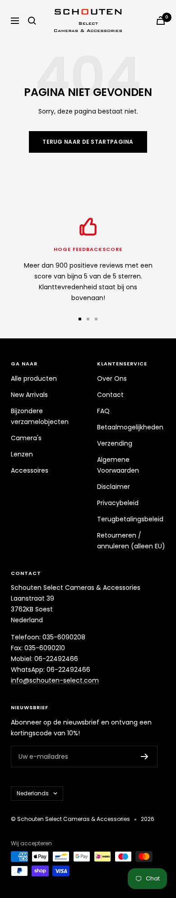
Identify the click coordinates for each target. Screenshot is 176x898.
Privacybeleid (118, 502)
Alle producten (34, 378)
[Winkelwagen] (160, 20)
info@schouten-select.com (55, 680)
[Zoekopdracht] (32, 21)
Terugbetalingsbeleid (130, 519)
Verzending (114, 443)
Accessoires (29, 470)
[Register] (144, 756)
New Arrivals (29, 394)
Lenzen (22, 454)
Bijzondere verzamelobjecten (40, 416)
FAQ (103, 410)
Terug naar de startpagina (88, 142)
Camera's (26, 437)
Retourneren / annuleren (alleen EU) (131, 541)
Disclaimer (113, 486)
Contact (110, 394)
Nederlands (33, 793)
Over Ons (112, 378)
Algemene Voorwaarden (118, 465)
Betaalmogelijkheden (130, 427)
